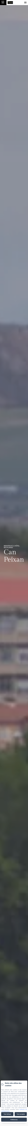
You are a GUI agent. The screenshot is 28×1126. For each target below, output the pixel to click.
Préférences (14, 1119)
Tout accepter (21, 1114)
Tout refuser (7, 1114)
